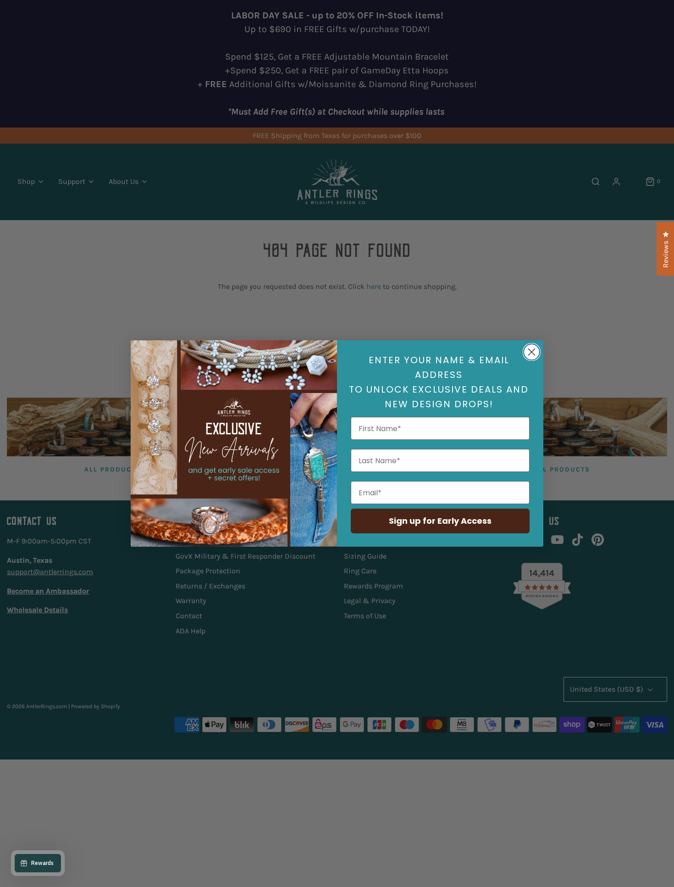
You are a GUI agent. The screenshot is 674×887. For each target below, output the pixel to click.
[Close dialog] (532, 352)
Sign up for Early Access (440, 521)
